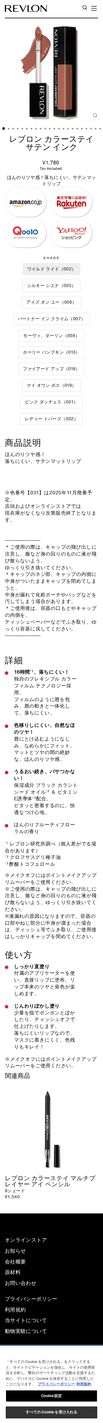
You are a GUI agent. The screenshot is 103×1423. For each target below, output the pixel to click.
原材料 (13, 1272)
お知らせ (15, 1250)
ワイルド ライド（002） (51, 269)
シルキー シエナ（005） (51, 285)
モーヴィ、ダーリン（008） (51, 336)
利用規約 (15, 1309)
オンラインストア (26, 1240)
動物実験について (26, 1331)
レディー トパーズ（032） (51, 419)
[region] (51, 1384)
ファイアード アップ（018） (51, 369)
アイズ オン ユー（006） (51, 302)
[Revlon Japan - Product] (26, 8)
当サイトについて (26, 1320)
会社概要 (15, 1261)
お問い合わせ (20, 1283)
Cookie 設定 (51, 1395)
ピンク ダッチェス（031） (51, 402)
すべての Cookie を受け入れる (51, 1412)
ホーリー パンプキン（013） (51, 352)
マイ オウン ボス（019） (51, 385)
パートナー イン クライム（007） (52, 319)
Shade (51, 258)
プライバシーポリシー (31, 1298)
